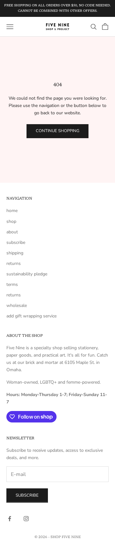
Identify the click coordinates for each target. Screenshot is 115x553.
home (12, 211)
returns (13, 263)
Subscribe (27, 495)
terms (12, 284)
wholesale (16, 305)
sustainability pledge (26, 274)
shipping (14, 253)
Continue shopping (57, 131)
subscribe (15, 242)
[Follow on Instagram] (26, 518)
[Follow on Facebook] (9, 518)
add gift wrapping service (31, 316)
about (12, 232)
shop (11, 221)
